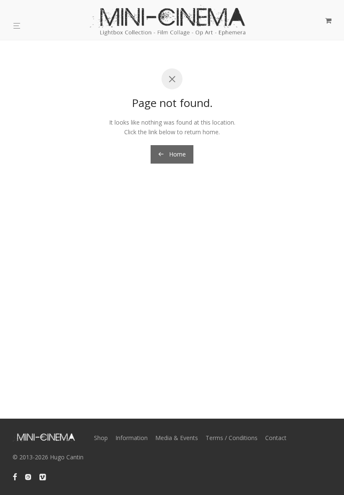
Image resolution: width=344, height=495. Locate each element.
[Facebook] (15, 476)
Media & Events (176, 438)
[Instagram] (28, 476)
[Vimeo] (43, 476)
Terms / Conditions (232, 438)
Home (176, 154)
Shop (101, 438)
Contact (276, 438)
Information (131, 438)
